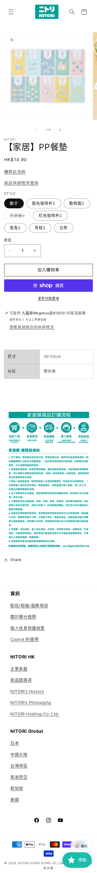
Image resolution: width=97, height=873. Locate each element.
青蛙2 (40, 227)
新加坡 (16, 788)
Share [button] (15, 559)
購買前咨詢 (15, 171)
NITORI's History (27, 691)
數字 (14, 203)
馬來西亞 (19, 777)
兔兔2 (15, 227)
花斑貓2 (19, 217)
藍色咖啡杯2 (43, 203)
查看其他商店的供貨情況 (32, 327)
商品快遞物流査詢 (21, 183)
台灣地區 (19, 765)
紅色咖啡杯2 (50, 215)
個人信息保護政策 (27, 628)
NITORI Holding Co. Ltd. (34, 714)
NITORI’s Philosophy (30, 702)
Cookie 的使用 (24, 639)
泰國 (14, 799)
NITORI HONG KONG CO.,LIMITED (44, 863)
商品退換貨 (21, 680)
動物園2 (76, 203)
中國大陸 (19, 754)
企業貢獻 (19, 668)
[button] (11, 12)
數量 (8, 240)
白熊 (63, 227)
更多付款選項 (48, 298)
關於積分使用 (23, 616)
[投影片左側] (36, 130)
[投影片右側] (60, 130)
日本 (14, 743)
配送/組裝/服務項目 (29, 605)
